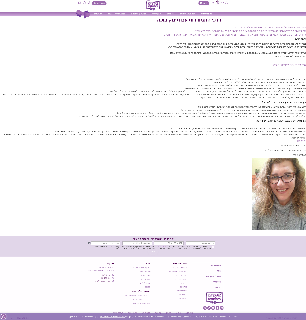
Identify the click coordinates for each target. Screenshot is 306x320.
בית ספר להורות (206, 14)
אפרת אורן (301, 141)
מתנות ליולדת (145, 283)
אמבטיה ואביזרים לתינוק (141, 267)
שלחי (153, 251)
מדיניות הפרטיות (118, 316)
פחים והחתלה (145, 275)
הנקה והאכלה (145, 279)
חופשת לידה (156, 14)
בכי (188, 91)
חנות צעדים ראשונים (187, 14)
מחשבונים (134, 14)
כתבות (110, 14)
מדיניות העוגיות (106, 316)
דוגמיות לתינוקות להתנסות (140, 299)
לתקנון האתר (162, 246)
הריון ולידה (171, 14)
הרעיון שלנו (98, 14)
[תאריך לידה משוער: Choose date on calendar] (89, 243)
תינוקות (143, 14)
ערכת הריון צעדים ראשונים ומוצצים (137, 295)
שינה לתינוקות (145, 271)
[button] (213, 3)
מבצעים (147, 287)
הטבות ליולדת (120, 14)
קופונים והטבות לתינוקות (141, 303)
